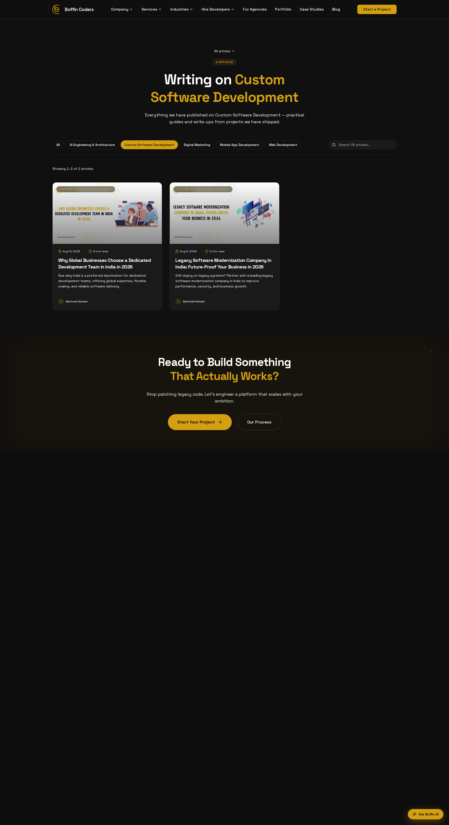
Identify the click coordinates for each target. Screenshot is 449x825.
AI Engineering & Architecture (92, 145)
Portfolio (283, 9)
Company (119, 9)
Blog (336, 9)
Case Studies (312, 9)
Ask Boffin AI (429, 814)
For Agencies (255, 9)
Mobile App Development (239, 145)
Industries (179, 9)
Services (149, 9)
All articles (222, 51)
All (58, 145)
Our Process (259, 422)
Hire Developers (216, 9)
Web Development (283, 145)
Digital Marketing (197, 145)
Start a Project (377, 9)
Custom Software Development (149, 145)
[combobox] (363, 144)
